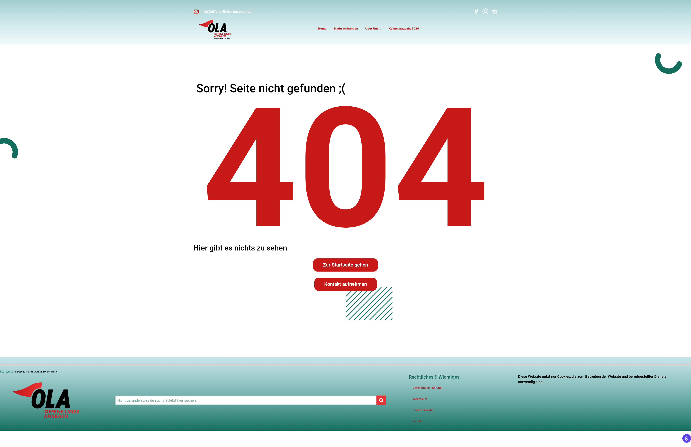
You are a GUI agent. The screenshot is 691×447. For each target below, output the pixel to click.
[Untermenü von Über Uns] (380, 29)
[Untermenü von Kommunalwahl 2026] (421, 29)
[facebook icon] (476, 11)
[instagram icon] (485, 11)
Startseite (6, 372)
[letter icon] (494, 11)
